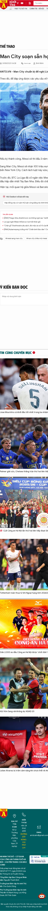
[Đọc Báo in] (31, 3)
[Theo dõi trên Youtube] (22, 3)
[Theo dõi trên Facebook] (18, 3)
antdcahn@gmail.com (39, 835)
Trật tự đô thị (20, 9)
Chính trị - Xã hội (37, 9)
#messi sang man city (14, 238)
